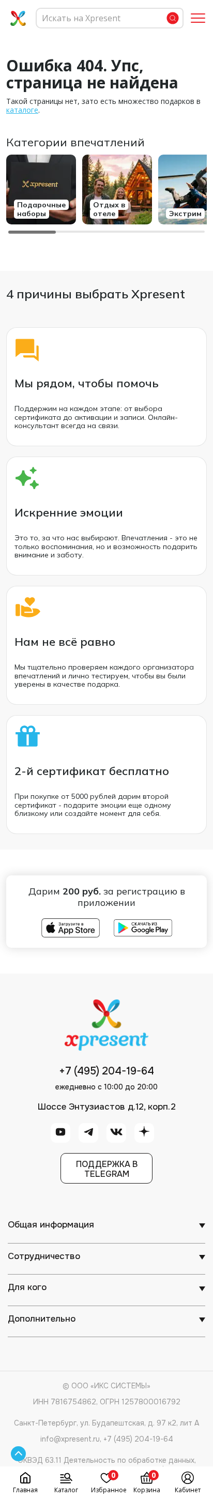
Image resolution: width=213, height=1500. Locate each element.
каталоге (22, 110)
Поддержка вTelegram (107, 1169)
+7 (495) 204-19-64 (106, 1071)
